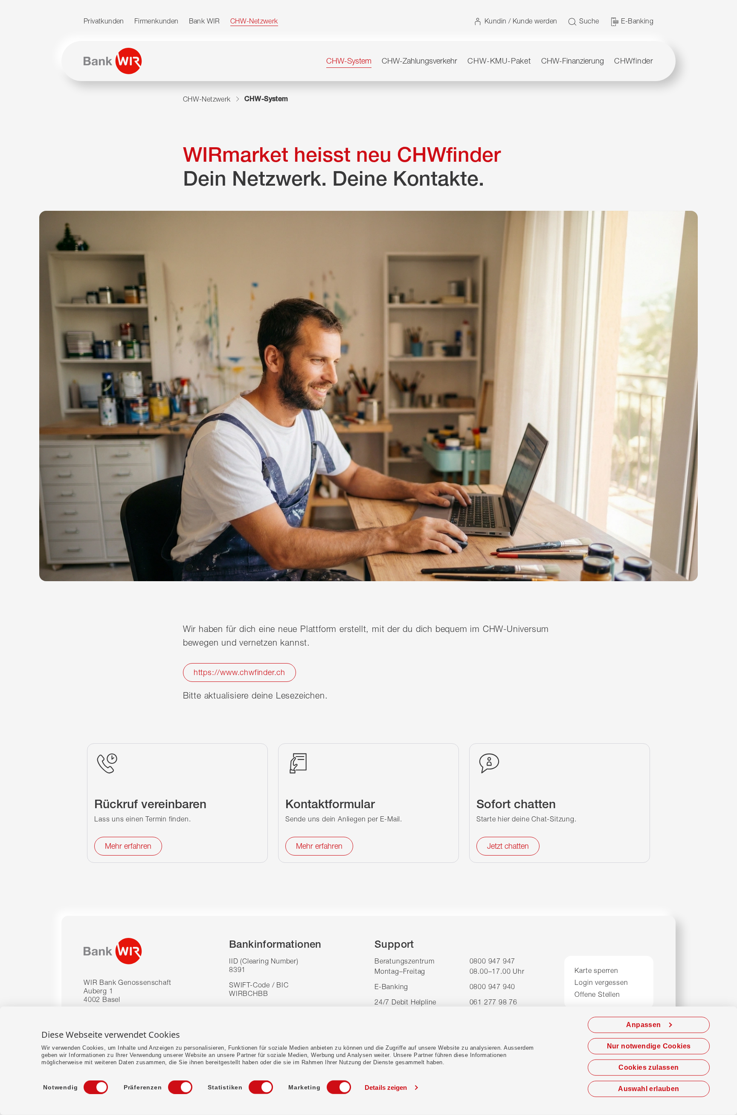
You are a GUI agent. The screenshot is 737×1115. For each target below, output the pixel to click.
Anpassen (643, 1024)
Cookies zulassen (648, 1067)
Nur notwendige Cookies (649, 1046)
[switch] (172, 1084)
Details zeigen (386, 1087)
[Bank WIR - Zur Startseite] (113, 61)
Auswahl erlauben (648, 1088)
